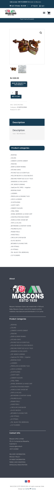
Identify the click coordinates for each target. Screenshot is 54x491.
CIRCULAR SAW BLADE (18, 237)
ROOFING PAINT (16, 190)
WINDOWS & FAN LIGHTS (19, 181)
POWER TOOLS (15, 232)
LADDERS (14, 193)
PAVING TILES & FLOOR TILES (20, 173)
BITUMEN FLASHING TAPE (19, 243)
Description (19, 122)
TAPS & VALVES (16, 223)
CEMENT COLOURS (17, 208)
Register (35, 6)
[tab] (27, 122)
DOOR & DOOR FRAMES (18, 167)
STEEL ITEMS (15, 211)
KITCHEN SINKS (16, 170)
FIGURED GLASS (16, 229)
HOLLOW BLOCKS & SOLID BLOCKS (22, 175)
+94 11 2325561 (13, 449)
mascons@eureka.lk (15, 446)
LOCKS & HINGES (16, 199)
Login (42, 6)
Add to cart (16, 97)
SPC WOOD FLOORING (18, 184)
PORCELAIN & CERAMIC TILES (20, 196)
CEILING (13, 158)
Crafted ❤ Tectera (30, 489)
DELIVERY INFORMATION (17, 454)
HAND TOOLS (15, 235)
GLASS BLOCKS (16, 240)
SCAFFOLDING (22, 107)
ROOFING (14, 155)
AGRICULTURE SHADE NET (19, 220)
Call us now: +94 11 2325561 (18, 2)
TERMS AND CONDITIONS (17, 462)
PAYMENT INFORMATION (17, 459)
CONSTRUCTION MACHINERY (20, 217)
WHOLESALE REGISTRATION (18, 465)
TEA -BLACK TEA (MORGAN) (20, 252)
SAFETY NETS (15, 205)
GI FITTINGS (14, 249)
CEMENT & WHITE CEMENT (19, 161)
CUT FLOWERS (15, 255)
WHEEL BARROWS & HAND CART (21, 214)
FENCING (14, 164)
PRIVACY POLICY (14, 457)
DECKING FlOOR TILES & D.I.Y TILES (22, 179)
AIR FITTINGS (15, 246)
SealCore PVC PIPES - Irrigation (21, 187)
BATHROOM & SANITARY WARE (21, 226)
